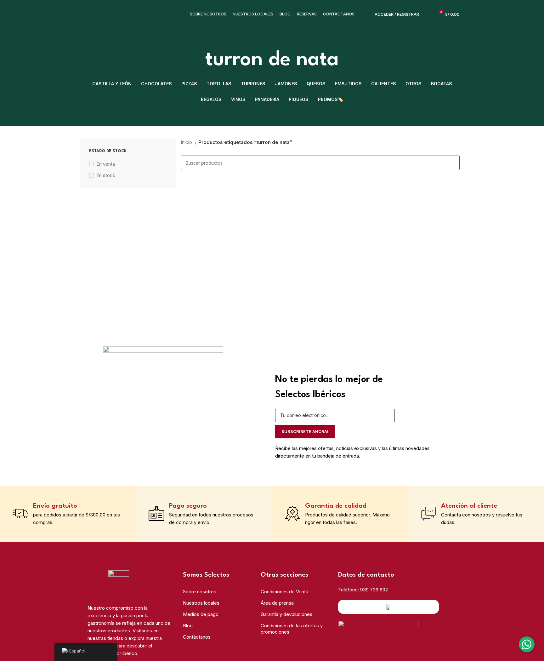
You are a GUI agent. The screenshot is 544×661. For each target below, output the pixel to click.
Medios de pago (200, 614)
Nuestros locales (201, 603)
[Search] (427, 14)
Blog (188, 626)
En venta (105, 164)
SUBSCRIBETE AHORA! (304, 431)
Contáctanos (197, 637)
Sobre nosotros (199, 592)
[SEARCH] (452, 163)
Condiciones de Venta (284, 592)
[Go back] (197, 60)
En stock (105, 175)
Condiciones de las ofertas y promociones (292, 629)
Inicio (187, 142)
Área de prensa (277, 603)
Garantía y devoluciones (286, 614)
